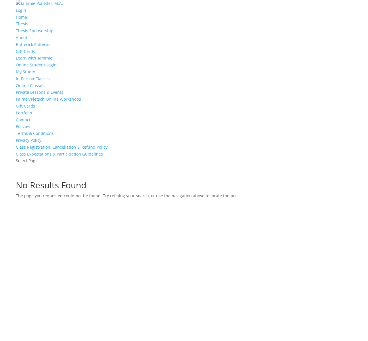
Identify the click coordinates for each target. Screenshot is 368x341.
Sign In (47, 331)
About (21, 37)
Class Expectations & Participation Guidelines (59, 154)
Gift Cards (25, 51)
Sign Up (33, 331)
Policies (23, 126)
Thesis (22, 23)
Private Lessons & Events (39, 92)
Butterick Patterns (33, 44)
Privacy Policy (28, 140)
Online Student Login (36, 65)
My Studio (25, 71)
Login (21, 10)
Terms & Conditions (35, 133)
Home (21, 17)
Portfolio (24, 113)
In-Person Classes (33, 78)
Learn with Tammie (34, 58)
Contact (23, 119)
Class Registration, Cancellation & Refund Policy (62, 147)
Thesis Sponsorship (34, 30)
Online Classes (30, 85)
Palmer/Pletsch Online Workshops (48, 99)
